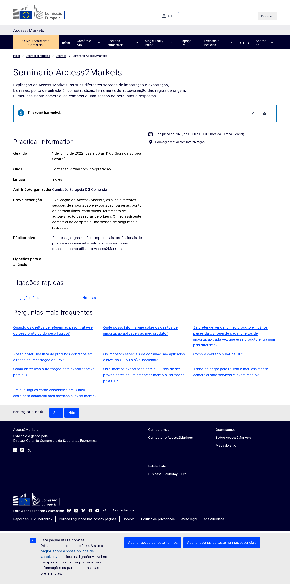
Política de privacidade (158, 519)
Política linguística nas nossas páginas (87, 519)
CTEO (244, 43)
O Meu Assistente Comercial (35, 43)
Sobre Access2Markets (233, 437)
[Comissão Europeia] (45, 13)
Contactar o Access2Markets (170, 437)
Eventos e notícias (211, 43)
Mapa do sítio (226, 445)
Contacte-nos (123, 510)
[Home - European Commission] (41, 500)
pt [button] (170, 16)
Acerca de (261, 43)
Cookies (129, 519)
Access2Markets (25, 430)
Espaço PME (186, 43)
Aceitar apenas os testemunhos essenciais (221, 542)
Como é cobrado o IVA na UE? (218, 354)
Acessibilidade (214, 519)
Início (66, 43)
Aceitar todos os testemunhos (153, 542)
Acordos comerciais (115, 43)
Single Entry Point (154, 43)
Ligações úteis (28, 298)
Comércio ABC (84, 43)
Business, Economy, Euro (167, 474)
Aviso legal (189, 519)
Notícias (89, 298)
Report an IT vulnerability (32, 519)
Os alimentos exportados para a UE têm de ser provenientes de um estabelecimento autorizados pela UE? (143, 375)
